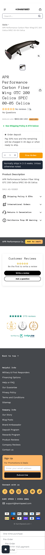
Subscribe (22, 475)
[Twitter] (11, 491)
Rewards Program (11, 434)
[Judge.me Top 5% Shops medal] (22, 326)
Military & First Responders (15, 372)
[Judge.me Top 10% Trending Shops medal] (33, 326)
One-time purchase (12, 533)
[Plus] (15, 155)
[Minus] (4, 155)
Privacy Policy (9, 392)
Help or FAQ (8, 382)
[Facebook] (4, 491)
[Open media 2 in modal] (22, 50)
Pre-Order (7, 539)
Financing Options (11, 377)
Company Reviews (11, 444)
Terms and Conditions (13, 397)
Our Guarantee (9, 387)
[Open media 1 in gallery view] (22, 67)
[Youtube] (25, 491)
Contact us (7, 449)
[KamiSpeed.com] (22, 9)
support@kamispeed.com (18, 503)
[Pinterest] (32, 491)
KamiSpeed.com (23, 524)
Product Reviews (10, 439)
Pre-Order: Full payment (16, 546)
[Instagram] (18, 491)
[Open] (6, 549)
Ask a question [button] (22, 279)
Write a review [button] (22, 273)
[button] (22, 16)
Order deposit (14, 134)
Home (4, 24)
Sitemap (6, 402)
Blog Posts (7, 419)
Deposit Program (10, 429)
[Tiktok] (39, 491)
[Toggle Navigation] (4, 9)
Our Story (7, 414)
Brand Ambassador (11, 424)
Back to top (9, 356)
